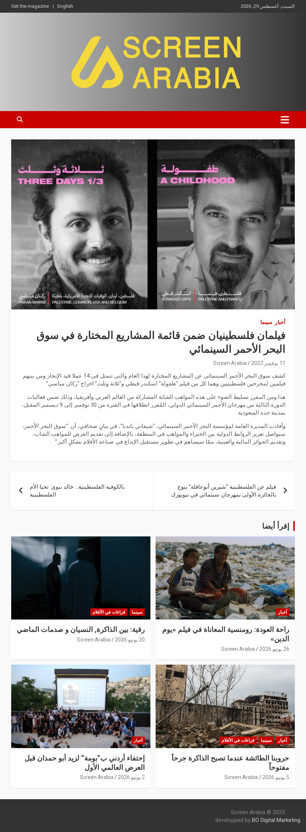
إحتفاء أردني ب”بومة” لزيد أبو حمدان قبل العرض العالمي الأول (85, 763)
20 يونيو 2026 (130, 640)
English (65, 6)
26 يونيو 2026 (274, 649)
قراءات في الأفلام (109, 612)
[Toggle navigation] (285, 119)
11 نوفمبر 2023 (268, 363)
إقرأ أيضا (276, 525)
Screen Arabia (230, 363)
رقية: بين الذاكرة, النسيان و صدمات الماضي (81, 629)
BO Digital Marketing (276, 820)
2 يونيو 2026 (131, 777)
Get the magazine (30, 6)
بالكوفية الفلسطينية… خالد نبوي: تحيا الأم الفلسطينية (77, 490)
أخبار (280, 322)
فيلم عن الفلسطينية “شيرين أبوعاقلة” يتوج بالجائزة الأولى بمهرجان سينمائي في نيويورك (223, 490)
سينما (266, 322)
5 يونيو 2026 (275, 777)
